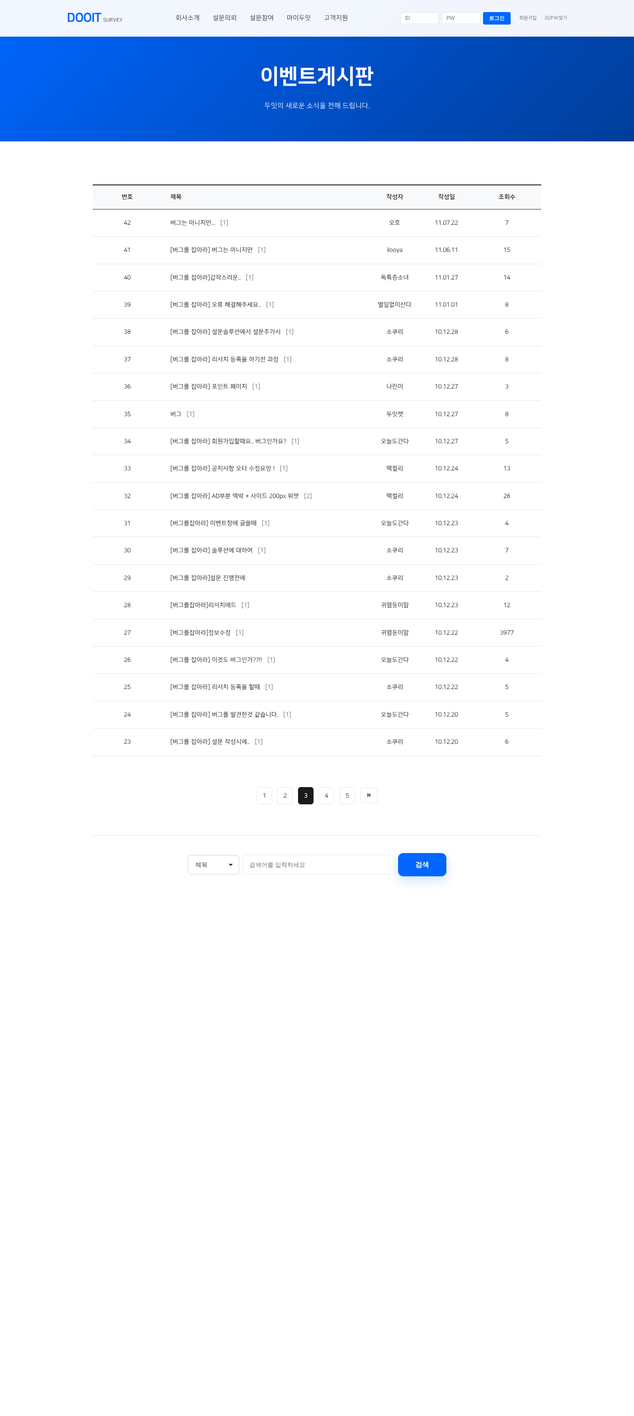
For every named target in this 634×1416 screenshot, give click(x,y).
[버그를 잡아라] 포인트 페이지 (209, 386)
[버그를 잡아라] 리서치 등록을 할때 (216, 687)
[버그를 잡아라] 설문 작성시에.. (210, 741)
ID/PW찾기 (556, 18)
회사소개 (188, 18)
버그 (176, 414)
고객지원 (336, 18)
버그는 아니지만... (193, 222)
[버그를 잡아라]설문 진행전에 (207, 578)
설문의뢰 (225, 18)
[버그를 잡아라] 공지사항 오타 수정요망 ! (223, 468)
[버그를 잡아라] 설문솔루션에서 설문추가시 (226, 331)
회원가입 (528, 18)
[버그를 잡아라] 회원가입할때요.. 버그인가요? (229, 441)
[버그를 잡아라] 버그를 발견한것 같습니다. (225, 714)
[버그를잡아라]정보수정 (201, 632)
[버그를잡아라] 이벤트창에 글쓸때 (214, 523)
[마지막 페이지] (368, 795)
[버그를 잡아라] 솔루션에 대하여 (212, 550)
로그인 (497, 18)
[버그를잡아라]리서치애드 (204, 605)
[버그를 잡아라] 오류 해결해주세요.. (216, 304)
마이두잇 (299, 18)
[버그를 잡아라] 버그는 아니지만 (212, 250)
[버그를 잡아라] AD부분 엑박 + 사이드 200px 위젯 (235, 496)
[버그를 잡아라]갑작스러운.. (206, 277)
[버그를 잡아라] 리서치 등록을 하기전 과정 (225, 359)
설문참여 (262, 18)
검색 (422, 864)
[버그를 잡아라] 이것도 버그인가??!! (217, 659)
